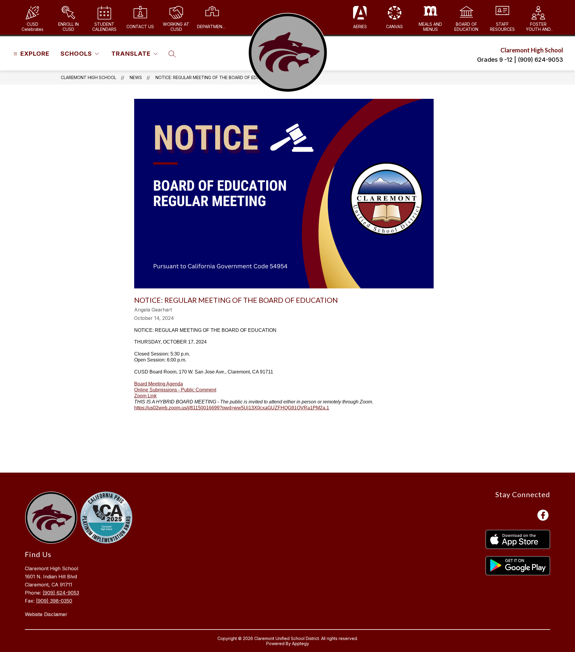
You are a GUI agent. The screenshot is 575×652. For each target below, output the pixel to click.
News (136, 77)
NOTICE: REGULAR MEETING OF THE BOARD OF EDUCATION (215, 77)
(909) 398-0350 (54, 601)
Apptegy (300, 643)
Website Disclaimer (46, 614)
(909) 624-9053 (61, 593)
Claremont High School (88, 77)
